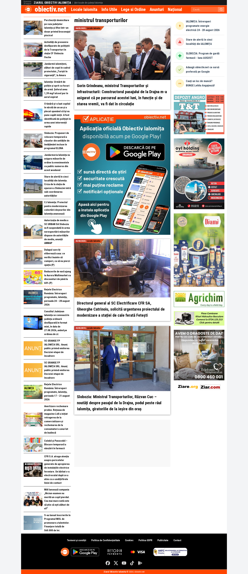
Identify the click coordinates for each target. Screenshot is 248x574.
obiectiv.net (50, 9)
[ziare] (188, 386)
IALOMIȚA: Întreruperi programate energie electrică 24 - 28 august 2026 (202, 26)
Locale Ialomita (84, 9)
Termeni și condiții (76, 540)
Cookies (129, 540)
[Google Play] (140, 563)
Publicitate (162, 540)
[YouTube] (124, 563)
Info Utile (109, 9)
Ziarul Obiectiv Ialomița (52, 2)
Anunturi (157, 9)
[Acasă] (28, 9)
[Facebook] (108, 563)
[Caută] (221, 9)
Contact (177, 540)
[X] (116, 563)
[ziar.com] (210, 386)
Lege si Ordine (133, 9)
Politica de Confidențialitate (105, 540)
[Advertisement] (122, 443)
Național (175, 9)
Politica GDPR (145, 540)
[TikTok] (132, 563)
